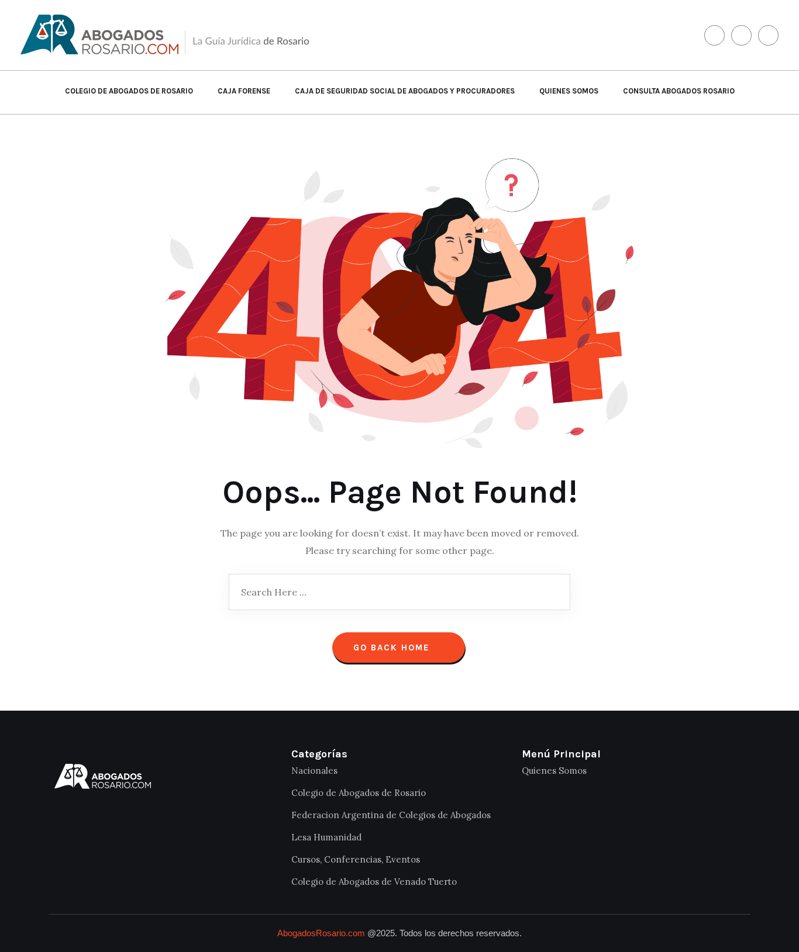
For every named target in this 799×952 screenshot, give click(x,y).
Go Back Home (393, 647)
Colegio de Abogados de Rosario (129, 90)
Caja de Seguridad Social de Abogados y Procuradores (405, 90)
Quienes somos (568, 90)
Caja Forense (244, 90)
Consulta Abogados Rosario (679, 90)
